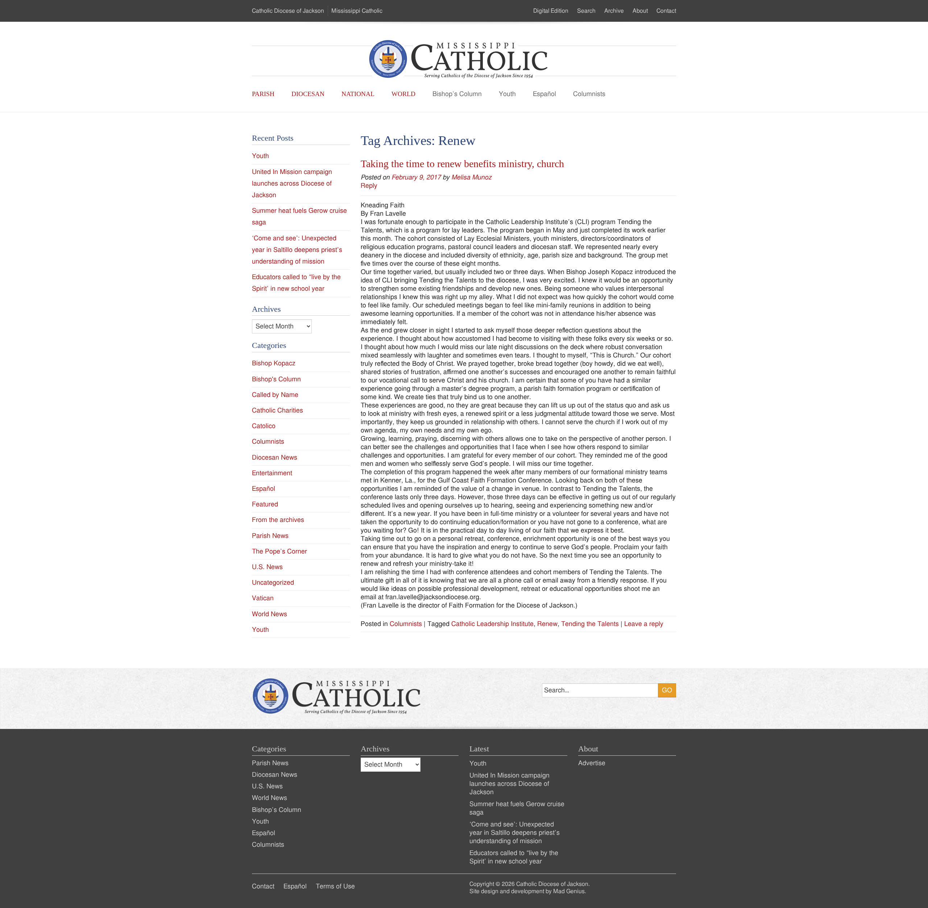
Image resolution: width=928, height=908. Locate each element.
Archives (375, 749)
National (357, 94)
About (640, 11)
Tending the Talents (590, 624)
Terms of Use (335, 886)
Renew (547, 624)
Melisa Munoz (471, 177)
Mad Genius (569, 891)
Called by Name (275, 394)
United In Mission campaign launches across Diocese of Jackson (292, 184)
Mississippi (356, 11)
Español (544, 94)
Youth (507, 94)
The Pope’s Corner (279, 551)
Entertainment (272, 473)
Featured (265, 504)
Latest (479, 749)
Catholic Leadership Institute (492, 624)
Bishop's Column (276, 379)
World (403, 94)
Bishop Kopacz (273, 363)
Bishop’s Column (457, 94)
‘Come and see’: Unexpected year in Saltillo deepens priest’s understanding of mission (297, 250)
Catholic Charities (277, 410)
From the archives (278, 520)
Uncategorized (273, 582)
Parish (263, 94)
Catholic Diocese (288, 11)
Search (586, 11)
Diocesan (307, 94)
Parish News (270, 535)
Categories (269, 749)
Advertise (591, 763)
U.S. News (267, 567)
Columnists (589, 94)
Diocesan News (274, 457)
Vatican (263, 598)
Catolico (264, 426)
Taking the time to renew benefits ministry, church (462, 163)
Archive (614, 11)
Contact (666, 11)
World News (269, 614)
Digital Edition (550, 11)
